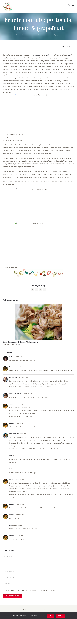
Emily (10, 469)
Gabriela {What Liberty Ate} (16, 394)
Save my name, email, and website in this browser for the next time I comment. (31, 590)
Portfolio (28, 35)
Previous (65, 46)
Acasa (24, 35)
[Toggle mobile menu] (73, 5)
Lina (10, 525)
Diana (10, 455)
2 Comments (18, 344)
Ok (50, 616)
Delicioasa (11, 367)
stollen (48, 55)
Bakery (33, 35)
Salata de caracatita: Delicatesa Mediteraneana (38, 322)
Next (71, 46)
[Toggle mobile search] (69, 5)
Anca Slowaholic (13, 434)
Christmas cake (35, 55)
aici (69, 55)
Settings (41, 616)
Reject (60, 616)
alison (10, 356)
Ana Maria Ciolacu (13, 377)
